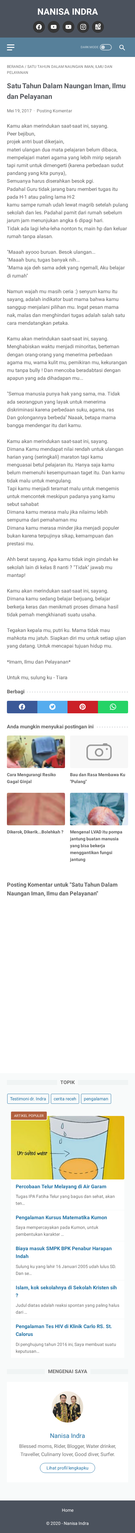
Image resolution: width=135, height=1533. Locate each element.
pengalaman (96, 1098)
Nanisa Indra (67, 12)
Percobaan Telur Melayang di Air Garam (61, 1186)
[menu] (10, 47)
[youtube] (53, 27)
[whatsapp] (113, 707)
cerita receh (65, 1098)
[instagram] (82, 27)
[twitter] (52, 707)
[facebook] (38, 27)
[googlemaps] (97, 27)
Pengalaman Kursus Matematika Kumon (61, 1217)
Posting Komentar (54, 110)
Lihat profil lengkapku (67, 1467)
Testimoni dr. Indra (28, 1098)
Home (67, 1510)
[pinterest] (83, 707)
